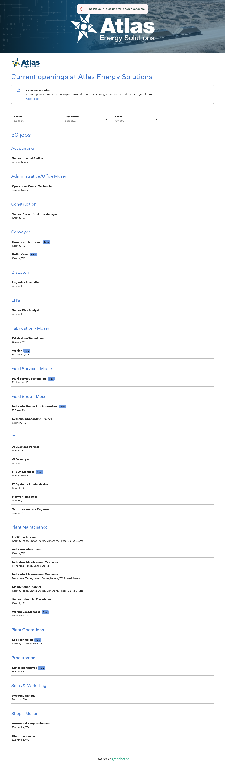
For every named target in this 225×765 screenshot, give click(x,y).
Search (18, 116)
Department (72, 116)
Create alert (33, 98)
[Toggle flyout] (106, 119)
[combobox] (115, 121)
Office (118, 116)
